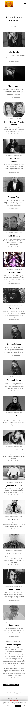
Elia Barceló (14, 52)
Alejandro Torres (14, 272)
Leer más (23, 705)
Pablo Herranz (14, 236)
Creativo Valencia (14, 700)
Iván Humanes (14, 519)
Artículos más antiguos (11, 684)
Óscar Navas (14, 308)
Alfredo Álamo (14, 86)
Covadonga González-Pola (14, 450)
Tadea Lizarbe (14, 589)
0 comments (15, 48)
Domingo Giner (14, 197)
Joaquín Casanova (14, 485)
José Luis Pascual (14, 553)
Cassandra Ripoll (14, 415)
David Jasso (14, 625)
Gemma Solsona (14, 344)
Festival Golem (17, 61)
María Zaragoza (14, 644)
